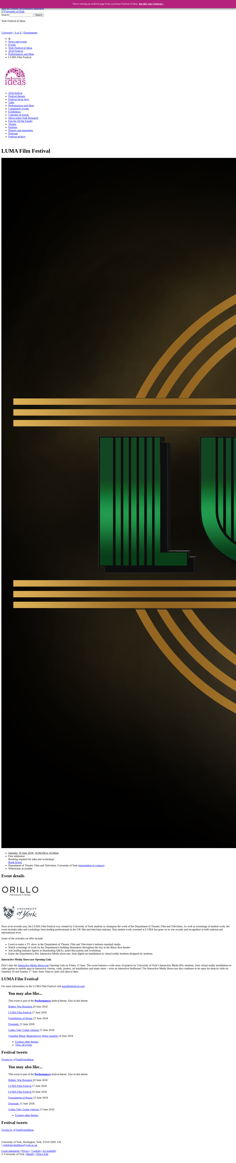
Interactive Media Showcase (33, 965)
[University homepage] (9, 38)
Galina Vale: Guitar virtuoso (24, 1030)
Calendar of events (18, 114)
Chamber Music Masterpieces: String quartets (33, 1035)
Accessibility (49, 1151)
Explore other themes (26, 1041)
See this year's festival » (151, 4)
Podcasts (13, 133)
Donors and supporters (20, 130)
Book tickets (15, 862)
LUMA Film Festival (20, 1012)
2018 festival (15, 93)
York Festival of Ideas (20, 47)
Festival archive (16, 136)
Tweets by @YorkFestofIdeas (17, 1059)
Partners (12, 127)
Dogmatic (14, 1024)
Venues (12, 124)
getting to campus (93, 865)
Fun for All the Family (20, 121)
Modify (30, 1154)
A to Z (18, 32)
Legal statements (10, 1151)
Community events (18, 108)
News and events (17, 41)
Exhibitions (14, 111)
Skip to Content (9, 8)
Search (5, 14)
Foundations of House (20, 1018)
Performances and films (21, 54)
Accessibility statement (31, 8)
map (81, 865)
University (7, 32)
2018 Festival (15, 51)
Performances (43, 1000)
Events (12, 44)
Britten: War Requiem (20, 1006)
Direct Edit (42, 1154)
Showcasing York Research (23, 117)
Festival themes (16, 96)
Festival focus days (18, 99)
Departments (30, 32)
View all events (23, 1044)
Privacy (25, 1151)
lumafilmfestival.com (73, 986)
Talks (11, 102)
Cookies (36, 1151)
